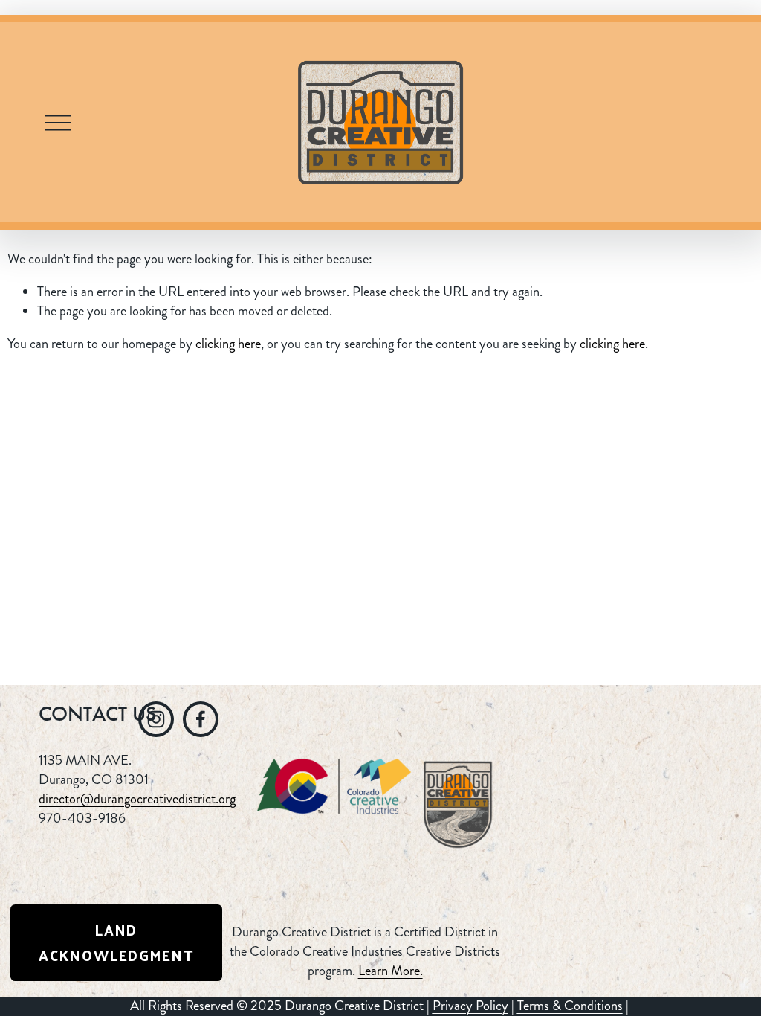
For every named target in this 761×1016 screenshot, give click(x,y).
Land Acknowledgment (116, 942)
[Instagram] (156, 719)
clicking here (228, 343)
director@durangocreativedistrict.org (137, 799)
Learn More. (390, 971)
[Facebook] (200, 719)
